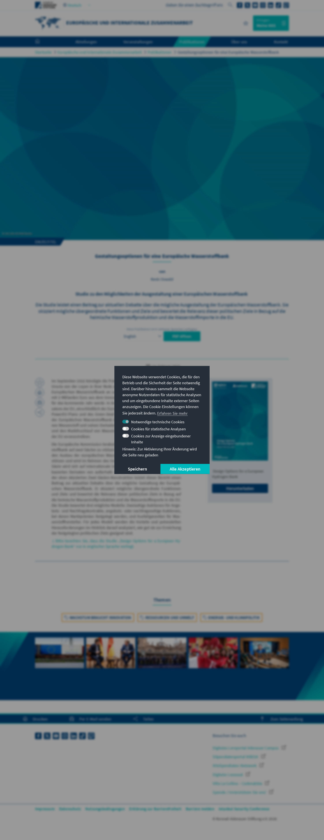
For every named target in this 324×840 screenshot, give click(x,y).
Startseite (43, 52)
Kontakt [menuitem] (281, 41)
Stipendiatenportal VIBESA (236, 756)
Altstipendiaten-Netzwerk (235, 765)
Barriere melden (200, 808)
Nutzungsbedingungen (105, 808)
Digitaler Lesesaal (228, 774)
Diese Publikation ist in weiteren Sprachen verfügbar (162, 329)
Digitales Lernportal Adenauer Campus (246, 747)
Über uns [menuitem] (239, 41)
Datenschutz (70, 808)
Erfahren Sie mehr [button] (172, 413)
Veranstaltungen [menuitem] (138, 41)
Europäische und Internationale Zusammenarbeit (100, 52)
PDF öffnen (182, 336)
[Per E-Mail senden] (39, 402)
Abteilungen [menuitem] (86, 41)
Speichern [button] (137, 469)
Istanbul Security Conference (244, 808)
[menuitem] (42, 42)
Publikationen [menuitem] (192, 41)
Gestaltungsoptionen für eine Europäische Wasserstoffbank (228, 52)
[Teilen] (39, 412)
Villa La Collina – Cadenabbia (238, 783)
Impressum (45, 808)
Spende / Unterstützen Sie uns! (240, 792)
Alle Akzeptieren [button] (185, 469)
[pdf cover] (240, 421)
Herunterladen (240, 488)
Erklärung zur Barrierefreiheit (155, 808)
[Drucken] (39, 392)
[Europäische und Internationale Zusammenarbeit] (48, 22)
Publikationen (160, 52)
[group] (59, 661)
